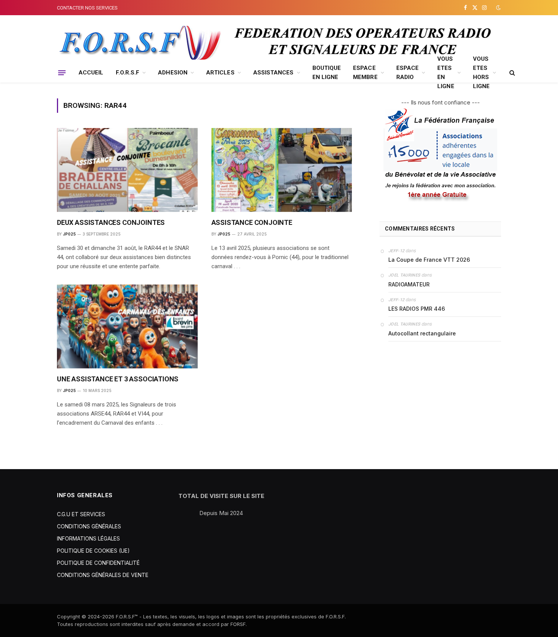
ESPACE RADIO (407, 73)
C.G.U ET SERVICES (81, 514)
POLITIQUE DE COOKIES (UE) (93, 550)
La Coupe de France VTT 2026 (429, 259)
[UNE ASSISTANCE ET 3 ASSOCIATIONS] (127, 326)
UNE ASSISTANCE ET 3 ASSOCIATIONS (117, 379)
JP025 (69, 234)
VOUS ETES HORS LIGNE (481, 72)
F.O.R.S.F (128, 72)
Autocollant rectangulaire (422, 333)
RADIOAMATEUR (409, 284)
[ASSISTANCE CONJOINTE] (281, 170)
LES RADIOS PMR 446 (416, 308)
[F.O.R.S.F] (139, 43)
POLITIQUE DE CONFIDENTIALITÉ (98, 563)
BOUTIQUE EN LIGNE (326, 73)
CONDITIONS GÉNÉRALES (89, 526)
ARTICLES (220, 72)
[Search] (511, 72)
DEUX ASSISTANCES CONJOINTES (111, 222)
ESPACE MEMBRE (365, 73)
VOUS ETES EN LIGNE (445, 72)
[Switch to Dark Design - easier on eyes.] (497, 7)
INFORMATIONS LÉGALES (88, 538)
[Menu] (62, 72)
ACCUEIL (91, 72)
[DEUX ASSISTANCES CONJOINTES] (127, 170)
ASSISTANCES (273, 72)
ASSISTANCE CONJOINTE (251, 222)
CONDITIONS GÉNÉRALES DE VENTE (102, 575)
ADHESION (173, 72)
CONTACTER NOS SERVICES (87, 8)
